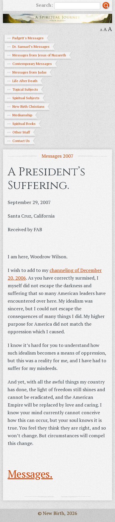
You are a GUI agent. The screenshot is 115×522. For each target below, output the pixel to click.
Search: (44, 5)
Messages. (30, 474)
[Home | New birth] (57, 18)
